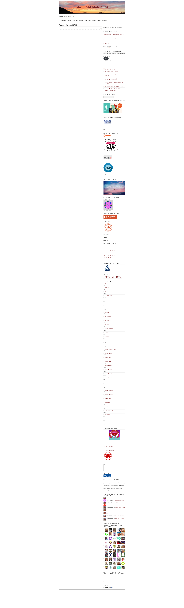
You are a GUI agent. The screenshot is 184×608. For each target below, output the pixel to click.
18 (114, 254)
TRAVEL (106, 406)
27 (104, 257)
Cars (105, 283)
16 (110, 254)
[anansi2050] (110, 567)
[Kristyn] (110, 534)
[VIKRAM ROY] (110, 530)
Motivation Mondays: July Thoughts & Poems (114, 86)
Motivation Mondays (66, 20)
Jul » (106, 260)
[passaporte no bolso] (114, 530)
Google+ (104, 581)
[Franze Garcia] (118, 551)
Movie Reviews (108, 332)
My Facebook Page (109, 443)
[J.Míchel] (105, 546)
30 (110, 257)
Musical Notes (107, 336)
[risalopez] (118, 546)
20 (104, 255)
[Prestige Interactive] (110, 551)
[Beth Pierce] (118, 559)
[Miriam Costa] (105, 555)
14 (106, 254)
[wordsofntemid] (105, 538)
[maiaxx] (118, 530)
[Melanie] (114, 559)
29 (108, 257)
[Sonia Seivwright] (122, 559)
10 (112, 252)
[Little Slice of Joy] (114, 538)
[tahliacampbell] (122, 567)
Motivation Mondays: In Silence (111, 71)
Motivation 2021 (108, 320)
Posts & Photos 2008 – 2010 (110, 349)
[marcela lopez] (118, 538)
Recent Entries (110, 69)
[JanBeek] (122, 551)
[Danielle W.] (114, 563)
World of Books (108, 423)
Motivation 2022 (108, 324)
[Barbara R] (105, 534)
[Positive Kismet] (114, 440)
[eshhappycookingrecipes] (110, 538)
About (66, 19)
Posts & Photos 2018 (109, 378)
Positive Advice (108, 341)
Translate (111, 48)
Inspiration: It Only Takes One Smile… (80, 31)
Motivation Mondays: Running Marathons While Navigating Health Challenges (114, 78)
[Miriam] (118, 534)
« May (104, 260)
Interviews (107, 304)
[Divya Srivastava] (114, 567)
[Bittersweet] (114, 555)
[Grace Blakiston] (114, 551)
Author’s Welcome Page (75, 19)
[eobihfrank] (110, 555)
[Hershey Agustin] (114, 546)
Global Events (107, 291)
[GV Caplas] (105, 567)
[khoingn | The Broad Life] (105, 542)
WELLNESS (107, 414)
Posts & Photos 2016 (109, 369)
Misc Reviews (107, 312)
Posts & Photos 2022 (109, 394)
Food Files (84, 19)
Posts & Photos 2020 (109, 386)
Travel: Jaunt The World (77, 20)
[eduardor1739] (118, 567)
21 (106, 255)
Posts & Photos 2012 (109, 353)
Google (104, 575)
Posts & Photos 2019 (109, 382)
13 (104, 254)
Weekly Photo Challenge (90, 20)
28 (106, 257)
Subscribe (106, 58)
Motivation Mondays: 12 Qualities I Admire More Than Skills (115, 74)
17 (112, 254)
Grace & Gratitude (108, 295)
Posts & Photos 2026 (109, 398)
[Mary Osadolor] (122, 563)
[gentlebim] (110, 542)
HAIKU (106, 300)
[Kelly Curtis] (110, 563)
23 (110, 255)
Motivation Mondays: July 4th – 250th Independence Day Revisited (112, 89)
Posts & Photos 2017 (109, 373)
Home (62, 19)
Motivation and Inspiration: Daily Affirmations (107, 19)
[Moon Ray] (118, 542)
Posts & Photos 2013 (109, 357)
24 (112, 255)
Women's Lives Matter (109, 419)
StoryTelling (107, 402)
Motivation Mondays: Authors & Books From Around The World (114, 82)
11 (114, 252)
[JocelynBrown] (118, 563)
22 (108, 255)
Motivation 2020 (108, 316)
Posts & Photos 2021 (109, 390)
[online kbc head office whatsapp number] (122, 542)
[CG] (122, 534)
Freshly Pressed (91, 19)
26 (116, 255)
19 (116, 254)
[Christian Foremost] (122, 538)
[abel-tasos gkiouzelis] (118, 555)
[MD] (105, 551)
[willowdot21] (122, 546)
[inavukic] (114, 542)
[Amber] (122, 530)
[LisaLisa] (105, 559)
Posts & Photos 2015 (109, 365)
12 (116, 252)
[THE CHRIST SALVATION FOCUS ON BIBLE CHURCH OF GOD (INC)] (110, 559)
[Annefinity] (110, 546)
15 (108, 254)
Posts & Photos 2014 (109, 361)
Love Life (107, 308)
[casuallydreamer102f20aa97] (122, 555)
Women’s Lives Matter (102, 20)
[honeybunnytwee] (114, 534)
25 (114, 255)
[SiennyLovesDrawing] (105, 530)
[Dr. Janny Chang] (105, 563)
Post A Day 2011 (108, 345)
